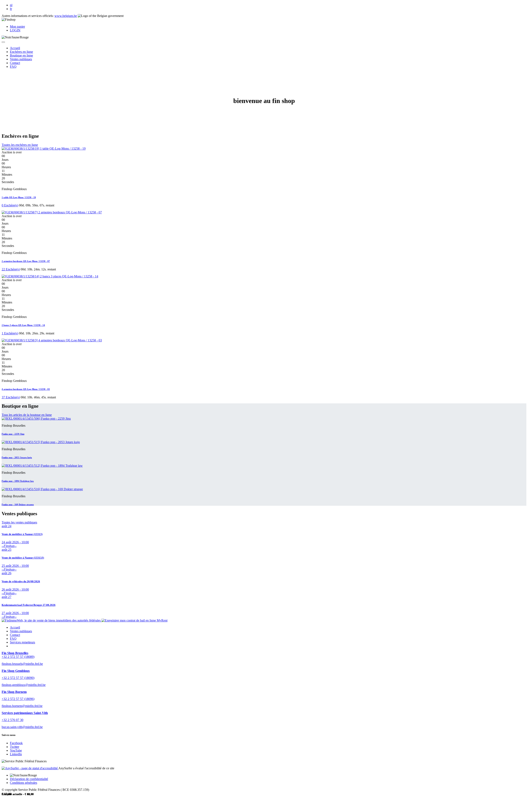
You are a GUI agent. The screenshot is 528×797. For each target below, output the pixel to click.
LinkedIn (16, 754)
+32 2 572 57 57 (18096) (18, 699)
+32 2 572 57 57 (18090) (18, 678)
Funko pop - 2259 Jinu (13, 434)
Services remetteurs (22, 642)
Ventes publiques (21, 631)
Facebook (16, 743)
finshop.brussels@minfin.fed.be (22, 664)
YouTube (16, 750)
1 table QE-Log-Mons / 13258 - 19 (19, 197)
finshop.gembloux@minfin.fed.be (24, 685)
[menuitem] (15, 48)
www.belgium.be (65, 16)
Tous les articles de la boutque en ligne (27, 415)
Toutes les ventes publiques (19, 522)
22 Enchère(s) (11, 269)
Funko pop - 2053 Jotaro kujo (17, 457)
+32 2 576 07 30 (12, 720)
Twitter (14, 746)
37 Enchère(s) (11, 397)
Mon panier (17, 26)
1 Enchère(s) (10, 333)
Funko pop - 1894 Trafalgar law (18, 481)
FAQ (13, 638)
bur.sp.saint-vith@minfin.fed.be (22, 727)
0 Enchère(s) (10, 205)
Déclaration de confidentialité (29, 779)
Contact (15, 635)
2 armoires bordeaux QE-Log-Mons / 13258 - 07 (26, 261)
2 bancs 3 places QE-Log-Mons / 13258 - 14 (23, 325)
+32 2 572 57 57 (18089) (18, 656)
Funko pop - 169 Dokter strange (18, 504)
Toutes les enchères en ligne (20, 145)
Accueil (15, 627)
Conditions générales (23, 782)
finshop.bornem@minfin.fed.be (22, 706)
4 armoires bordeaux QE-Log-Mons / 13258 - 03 (26, 389)
